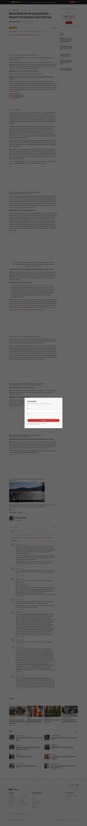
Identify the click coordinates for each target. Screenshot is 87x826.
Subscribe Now (43, 420)
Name (28, 414)
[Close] (61, 399)
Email (28, 408)
